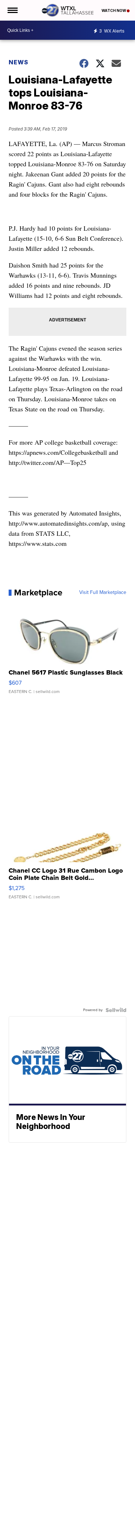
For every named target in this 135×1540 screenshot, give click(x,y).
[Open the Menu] (12, 10)
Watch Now (114, 10)
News (18, 62)
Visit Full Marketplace (102, 592)
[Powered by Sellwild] (115, 1010)
